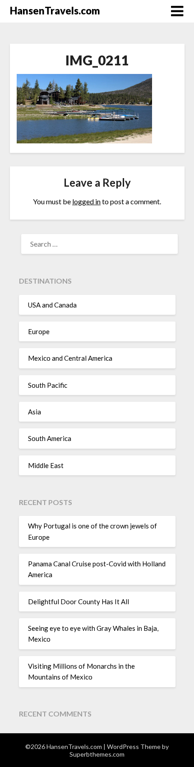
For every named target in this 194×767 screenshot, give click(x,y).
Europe (39, 331)
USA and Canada (52, 305)
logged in (86, 201)
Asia (34, 412)
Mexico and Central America (70, 358)
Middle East (46, 465)
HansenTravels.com (55, 11)
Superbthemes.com (97, 754)
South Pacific (47, 385)
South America (49, 438)
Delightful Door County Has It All (78, 601)
